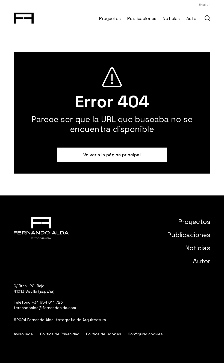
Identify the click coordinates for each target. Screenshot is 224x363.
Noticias (171, 18)
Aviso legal (24, 334)
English (204, 4)
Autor (192, 18)
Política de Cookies (103, 334)
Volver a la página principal (112, 155)
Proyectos (110, 18)
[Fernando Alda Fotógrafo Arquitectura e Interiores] (24, 17)
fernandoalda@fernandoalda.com (45, 307)
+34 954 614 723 (47, 302)
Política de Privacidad (59, 334)
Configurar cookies (145, 334)
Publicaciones (141, 18)
